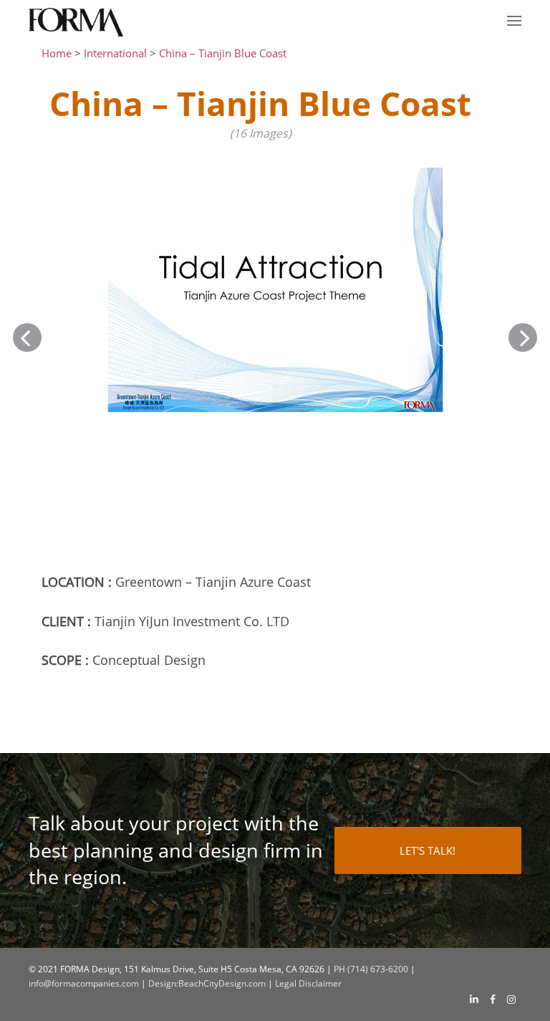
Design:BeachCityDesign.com (207, 983)
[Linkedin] (474, 999)
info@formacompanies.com (84, 983)
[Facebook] (492, 999)
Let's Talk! (427, 850)
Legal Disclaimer (308, 983)
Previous (27, 337)
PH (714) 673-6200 (371, 969)
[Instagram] (511, 999)
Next (522, 337)
